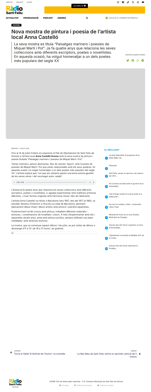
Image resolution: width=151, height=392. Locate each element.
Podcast (48, 18)
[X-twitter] (133, 2)
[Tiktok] (128, 2)
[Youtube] (143, 2)
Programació (30, 18)
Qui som (29, 2)
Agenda (61, 18)
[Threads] (138, 2)
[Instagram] (118, 2)
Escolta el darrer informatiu (123, 18)
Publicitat (19, 2)
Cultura (16, 25)
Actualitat (12, 18)
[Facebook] (123, 2)
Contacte (9, 2)
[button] (87, 18)
